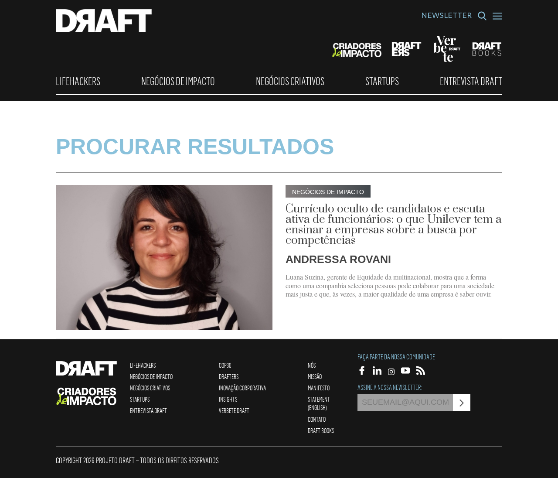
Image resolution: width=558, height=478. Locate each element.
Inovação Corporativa (242, 388)
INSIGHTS (228, 399)
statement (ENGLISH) (319, 403)
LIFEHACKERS (78, 81)
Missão (315, 376)
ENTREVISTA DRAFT (471, 81)
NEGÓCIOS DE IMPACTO (178, 81)
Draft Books (321, 430)
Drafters (228, 376)
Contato (317, 419)
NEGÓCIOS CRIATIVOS (290, 81)
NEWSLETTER (446, 16)
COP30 (225, 365)
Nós (312, 365)
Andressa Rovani (338, 259)
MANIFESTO (319, 388)
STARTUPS (382, 81)
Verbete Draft (234, 410)
